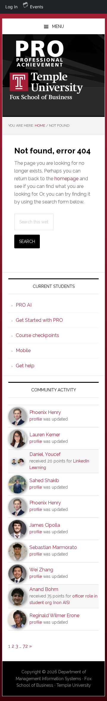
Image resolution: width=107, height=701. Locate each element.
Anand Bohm (43, 589)
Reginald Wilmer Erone (54, 615)
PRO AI (24, 305)
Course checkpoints (37, 335)
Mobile (23, 350)
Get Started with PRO (39, 320)
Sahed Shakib (44, 480)
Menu (58, 26)
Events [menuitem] (36, 6)
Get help (25, 365)
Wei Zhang (41, 570)
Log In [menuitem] (11, 6)
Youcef (53, 454)
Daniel (36, 454)
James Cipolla (44, 525)
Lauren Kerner (44, 434)
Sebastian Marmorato (53, 547)
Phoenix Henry (45, 412)
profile (35, 419)
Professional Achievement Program (53, 53)
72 (25, 646)
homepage (66, 178)
